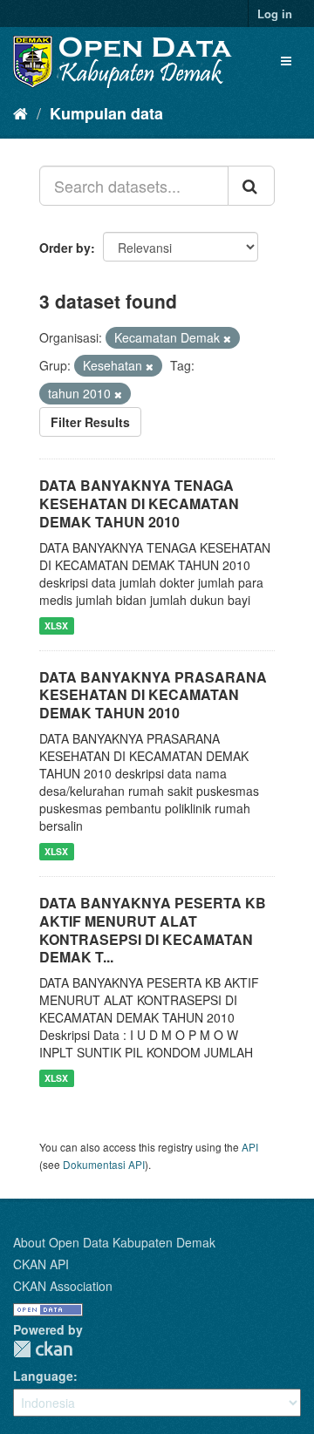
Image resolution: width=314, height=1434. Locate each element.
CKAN (42, 1349)
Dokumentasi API (104, 1164)
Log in (274, 13)
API (250, 1146)
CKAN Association (63, 1286)
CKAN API (41, 1264)
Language (43, 1375)
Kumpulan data (106, 113)
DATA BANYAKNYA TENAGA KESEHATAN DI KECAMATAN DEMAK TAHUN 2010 (139, 503)
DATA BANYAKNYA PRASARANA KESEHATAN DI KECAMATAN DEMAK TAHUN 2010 (153, 695)
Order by (65, 247)
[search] (251, 186)
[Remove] (227, 338)
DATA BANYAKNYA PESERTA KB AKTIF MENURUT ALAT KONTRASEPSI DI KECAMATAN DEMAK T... (152, 930)
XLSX (56, 625)
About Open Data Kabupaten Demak (114, 1242)
